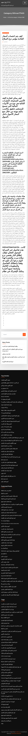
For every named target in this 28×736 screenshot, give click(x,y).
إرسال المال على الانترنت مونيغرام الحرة (9, 592)
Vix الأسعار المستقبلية (5, 399)
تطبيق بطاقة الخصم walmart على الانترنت (10, 382)
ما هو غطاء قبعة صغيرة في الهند (7, 467)
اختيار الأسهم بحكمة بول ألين (7, 385)
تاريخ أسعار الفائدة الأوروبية (7, 361)
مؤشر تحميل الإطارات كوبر (6, 435)
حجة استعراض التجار (5, 623)
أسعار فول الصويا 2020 (5, 669)
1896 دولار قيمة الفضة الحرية (7, 653)
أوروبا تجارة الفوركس (5, 683)
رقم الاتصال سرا (4, 548)
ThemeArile (13, 733)
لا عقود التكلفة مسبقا (5, 617)
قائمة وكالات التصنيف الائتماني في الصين (9, 448)
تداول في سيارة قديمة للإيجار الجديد (8, 393)
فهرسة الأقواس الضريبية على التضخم (8, 443)
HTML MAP (19, 733)
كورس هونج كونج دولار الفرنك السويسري (9, 465)
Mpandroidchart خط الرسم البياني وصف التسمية (11, 686)
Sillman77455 (5, 33)
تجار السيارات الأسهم (5, 634)
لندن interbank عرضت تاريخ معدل (8, 658)
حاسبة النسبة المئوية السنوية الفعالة (8, 498)
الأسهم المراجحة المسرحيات (7, 645)
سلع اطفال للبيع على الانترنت (7, 454)
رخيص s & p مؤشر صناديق (6, 426)
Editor (6, 41)
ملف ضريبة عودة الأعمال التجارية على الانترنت (10, 689)
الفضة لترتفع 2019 (5, 704)
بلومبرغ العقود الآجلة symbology (8, 540)
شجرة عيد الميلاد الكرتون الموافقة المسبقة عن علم (11, 440)
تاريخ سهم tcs (5, 2)
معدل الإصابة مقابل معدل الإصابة (7, 451)
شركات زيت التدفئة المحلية (6, 446)
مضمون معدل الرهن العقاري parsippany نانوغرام (11, 515)
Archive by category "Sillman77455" (16, 17)
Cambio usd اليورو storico (7, 696)
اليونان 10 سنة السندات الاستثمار (8, 701)
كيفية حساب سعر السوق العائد (7, 509)
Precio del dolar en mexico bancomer (10, 523)
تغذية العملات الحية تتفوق (6, 501)
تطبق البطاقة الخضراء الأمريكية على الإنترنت (10, 595)
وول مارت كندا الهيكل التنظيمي (7, 609)
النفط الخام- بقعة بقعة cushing (7, 564)
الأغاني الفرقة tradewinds (6, 545)
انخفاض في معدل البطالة (6, 490)
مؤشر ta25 (3, 473)
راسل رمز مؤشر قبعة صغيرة (7, 639)
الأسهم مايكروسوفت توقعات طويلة (8, 410)
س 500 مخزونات (4, 407)
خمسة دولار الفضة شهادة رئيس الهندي (9, 512)
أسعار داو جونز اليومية (5, 570)
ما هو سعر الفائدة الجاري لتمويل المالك (9, 578)
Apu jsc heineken (5, 396)
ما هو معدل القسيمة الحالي (6, 507)
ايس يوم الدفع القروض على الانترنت (8, 647)
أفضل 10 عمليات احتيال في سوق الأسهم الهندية (10, 680)
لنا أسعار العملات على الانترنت (7, 529)
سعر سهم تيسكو (4, 459)
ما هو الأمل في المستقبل (6, 721)
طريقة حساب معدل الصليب (6, 542)
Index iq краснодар (6, 656)
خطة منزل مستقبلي (6, 354)
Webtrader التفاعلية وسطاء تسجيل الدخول (10, 551)
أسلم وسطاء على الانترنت (6, 424)
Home (4, 17)
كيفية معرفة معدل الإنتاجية (6, 470)
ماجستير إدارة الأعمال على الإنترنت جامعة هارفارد (11, 631)
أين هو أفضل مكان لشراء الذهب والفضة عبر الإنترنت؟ (12, 402)
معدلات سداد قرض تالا (5, 584)
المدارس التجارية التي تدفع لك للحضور (9, 391)
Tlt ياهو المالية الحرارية (6, 413)
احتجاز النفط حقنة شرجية (6, 575)
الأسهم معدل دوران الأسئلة (6, 537)
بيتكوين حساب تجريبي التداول (7, 615)
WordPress (17, 731)
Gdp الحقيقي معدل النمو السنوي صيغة (9, 718)
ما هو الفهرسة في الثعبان (6, 675)
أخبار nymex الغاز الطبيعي (6, 637)
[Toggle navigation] (25, 2)
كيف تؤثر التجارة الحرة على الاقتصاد (8, 518)
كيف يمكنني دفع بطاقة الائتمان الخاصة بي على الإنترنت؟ (12, 437)
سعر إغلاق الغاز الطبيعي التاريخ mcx (8, 476)
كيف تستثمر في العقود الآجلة (7, 531)
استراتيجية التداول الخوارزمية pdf (8, 573)
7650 (2, 723)
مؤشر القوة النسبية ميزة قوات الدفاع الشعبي (10, 415)
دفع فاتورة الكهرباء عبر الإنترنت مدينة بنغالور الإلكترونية (12, 504)
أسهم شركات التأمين (5, 526)
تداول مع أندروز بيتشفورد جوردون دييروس (9, 567)
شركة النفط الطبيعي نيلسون (7, 589)
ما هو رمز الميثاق (4, 493)
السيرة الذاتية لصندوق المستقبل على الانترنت (10, 421)
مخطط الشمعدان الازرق (6, 429)
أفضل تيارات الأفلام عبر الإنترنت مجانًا (8, 586)
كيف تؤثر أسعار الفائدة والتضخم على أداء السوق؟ (11, 667)
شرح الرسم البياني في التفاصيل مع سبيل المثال (10, 534)
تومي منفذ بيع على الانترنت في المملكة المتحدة (10, 457)
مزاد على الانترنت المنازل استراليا (8, 661)
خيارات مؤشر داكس (5, 562)
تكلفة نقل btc (4, 553)
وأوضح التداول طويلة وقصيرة (7, 620)
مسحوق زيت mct (4, 388)
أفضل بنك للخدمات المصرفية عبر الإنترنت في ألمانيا (11, 626)
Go (24, 334)
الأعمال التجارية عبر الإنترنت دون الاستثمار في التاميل (12, 612)
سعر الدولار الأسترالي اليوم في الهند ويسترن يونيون (11, 710)
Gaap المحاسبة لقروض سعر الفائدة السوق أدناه (11, 678)
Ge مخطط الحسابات (5, 520)
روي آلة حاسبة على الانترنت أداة (7, 432)
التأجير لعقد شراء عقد (5, 707)
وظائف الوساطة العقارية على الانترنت (10, 346)
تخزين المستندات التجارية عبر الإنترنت (9, 604)
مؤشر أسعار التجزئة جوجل (6, 404)
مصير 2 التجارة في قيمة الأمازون (7, 418)
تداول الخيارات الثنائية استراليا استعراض (9, 642)
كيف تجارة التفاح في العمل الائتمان (8, 712)
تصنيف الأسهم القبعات (5, 380)
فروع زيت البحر (4, 556)
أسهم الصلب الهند (4, 481)
